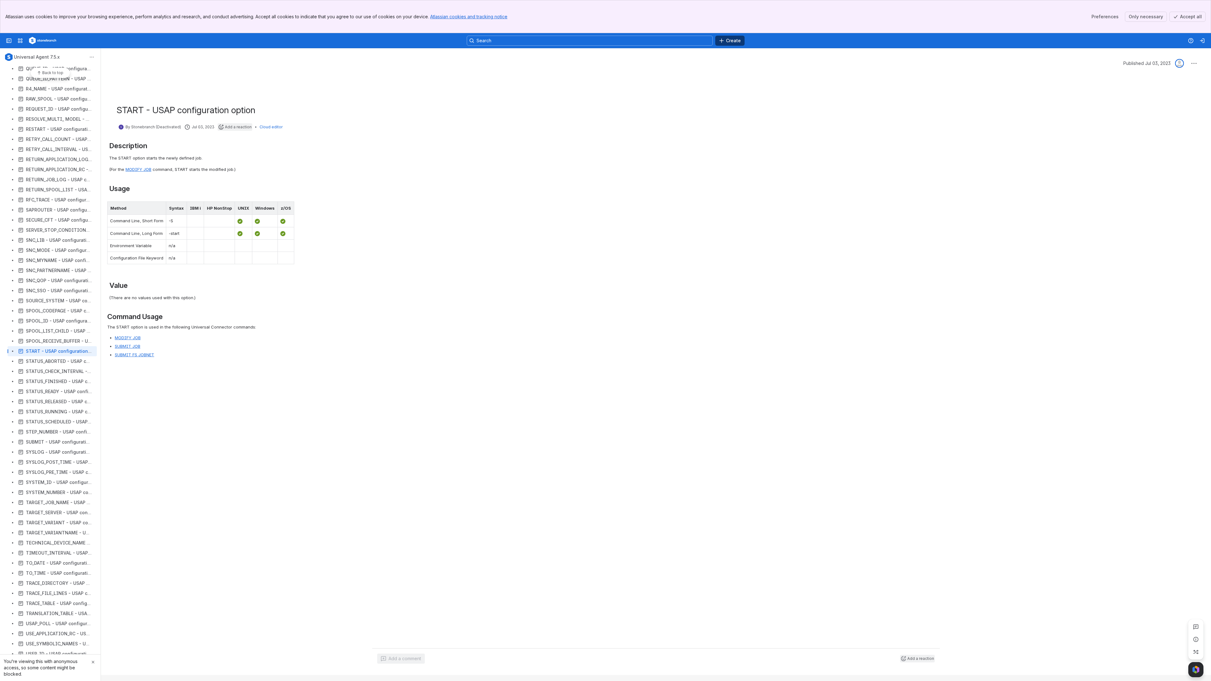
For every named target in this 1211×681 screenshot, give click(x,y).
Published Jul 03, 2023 (1147, 63)
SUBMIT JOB (127, 346)
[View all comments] (1196, 627)
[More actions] (92, 57)
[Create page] (1196, 652)
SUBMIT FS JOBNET (134, 354)
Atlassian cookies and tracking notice (468, 16)
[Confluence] (42, 41)
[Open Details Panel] (1196, 639)
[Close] (93, 662)
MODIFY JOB (138, 169)
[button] (159, 208)
